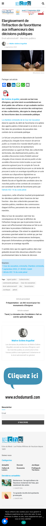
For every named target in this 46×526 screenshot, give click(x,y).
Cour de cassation (28, 283)
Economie (21, 468)
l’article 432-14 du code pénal (14, 190)
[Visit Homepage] (23, 3)
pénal (15, 290)
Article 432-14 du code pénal (15, 272)
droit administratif (10, 286)
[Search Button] (43, 3)
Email (4, 413)
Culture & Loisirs (5, 469)
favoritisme (29, 286)
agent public (12, 279)
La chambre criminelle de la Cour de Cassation (21, 120)
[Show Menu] (3, 3)
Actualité (5, 465)
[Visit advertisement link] (23, 14)
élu (21, 286)
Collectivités (24, 279)
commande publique (10, 283)
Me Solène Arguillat (10, 99)
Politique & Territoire (36, 469)
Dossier (20, 465)
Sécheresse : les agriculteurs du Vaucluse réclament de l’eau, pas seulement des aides (26, 483)
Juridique (6, 290)
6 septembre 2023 (10, 47)
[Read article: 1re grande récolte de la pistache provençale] (6, 495)
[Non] (43, 517)
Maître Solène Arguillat (18, 43)
